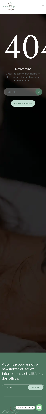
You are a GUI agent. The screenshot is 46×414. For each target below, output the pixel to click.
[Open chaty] (39, 407)
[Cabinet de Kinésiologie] (9, 7)
